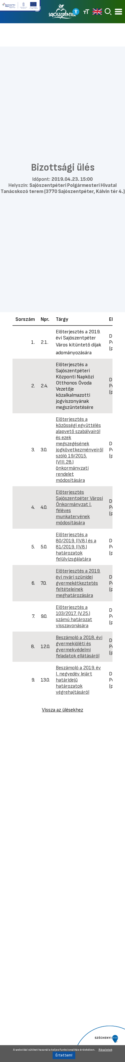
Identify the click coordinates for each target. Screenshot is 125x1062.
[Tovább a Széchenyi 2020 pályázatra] (98, 1043)
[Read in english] (97, 11)
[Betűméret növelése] (86, 11)
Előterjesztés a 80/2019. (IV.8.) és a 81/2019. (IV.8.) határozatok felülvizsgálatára (76, 547)
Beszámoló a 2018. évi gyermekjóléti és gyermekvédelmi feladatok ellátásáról (79, 646)
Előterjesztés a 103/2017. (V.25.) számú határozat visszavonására (74, 616)
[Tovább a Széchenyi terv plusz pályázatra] (20, 8)
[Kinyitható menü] (118, 11)
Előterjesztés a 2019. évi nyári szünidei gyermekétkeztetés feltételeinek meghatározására (78, 583)
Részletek (105, 1050)
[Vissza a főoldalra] (62, 11)
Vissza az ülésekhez (62, 710)
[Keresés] (108, 11)
